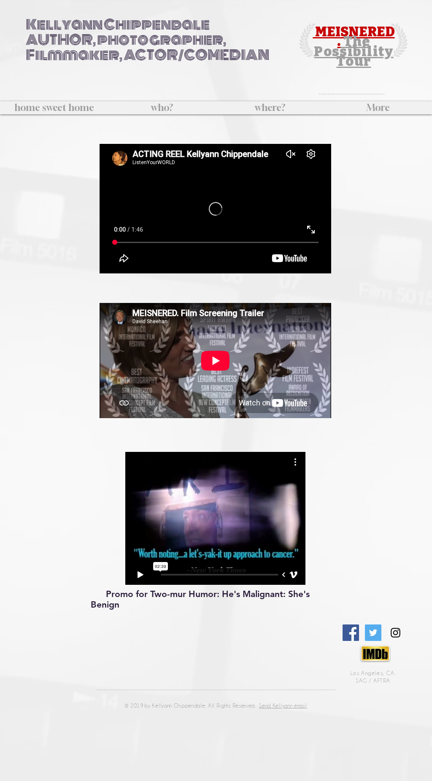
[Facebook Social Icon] (351, 632)
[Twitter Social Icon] (373, 632)
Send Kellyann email (283, 705)
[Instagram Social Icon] (395, 632)
